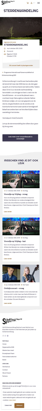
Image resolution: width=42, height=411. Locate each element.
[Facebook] (3, 336)
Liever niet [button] (8, 405)
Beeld (4, 360)
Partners (5, 376)
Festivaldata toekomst (9, 356)
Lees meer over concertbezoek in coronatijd (20, 138)
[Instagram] (5, 336)
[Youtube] (9, 336)
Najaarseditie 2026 (8, 347)
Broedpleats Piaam (8, 353)
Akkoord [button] (19, 405)
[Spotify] (8, 336)
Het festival (6, 367)
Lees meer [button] (12, 400)
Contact (5, 370)
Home (4, 344)
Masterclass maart (8, 350)
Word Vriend (6, 373)
